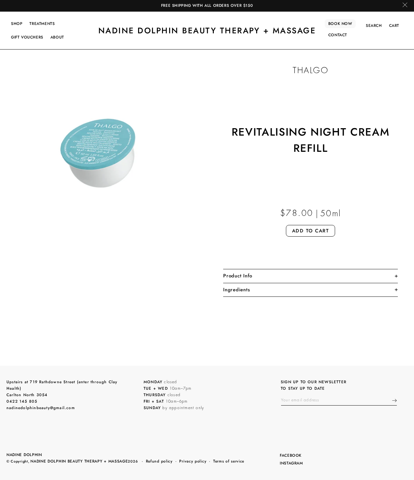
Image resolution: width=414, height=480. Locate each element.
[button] (16, 23)
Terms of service (228, 461)
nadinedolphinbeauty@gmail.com (40, 408)
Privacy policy (192, 461)
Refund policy (159, 461)
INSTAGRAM (291, 463)
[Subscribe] (394, 400)
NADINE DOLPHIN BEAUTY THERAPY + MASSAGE (79, 461)
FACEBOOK (290, 455)
